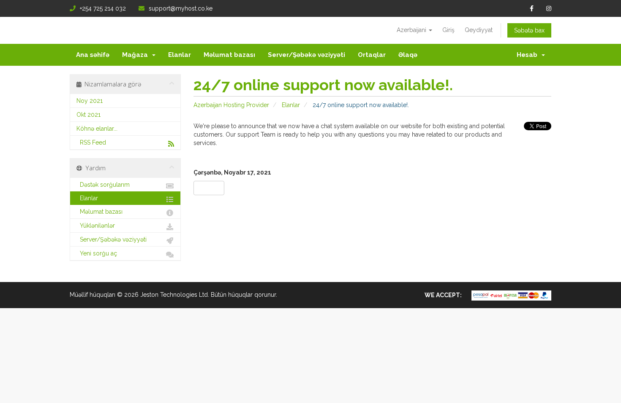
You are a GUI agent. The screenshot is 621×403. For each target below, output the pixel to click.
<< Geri (209, 188)
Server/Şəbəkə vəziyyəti (306, 55)
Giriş (448, 30)
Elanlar (179, 55)
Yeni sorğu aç (96, 253)
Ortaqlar (372, 55)
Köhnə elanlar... (96, 128)
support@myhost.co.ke (180, 8)
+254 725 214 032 (103, 8)
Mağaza (136, 55)
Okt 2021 (88, 114)
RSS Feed (91, 142)
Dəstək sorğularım (103, 184)
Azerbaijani (412, 30)
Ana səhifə (92, 55)
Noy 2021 (89, 100)
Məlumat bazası (229, 55)
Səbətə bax (529, 30)
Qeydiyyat (479, 30)
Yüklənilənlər (95, 225)
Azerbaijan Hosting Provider (231, 105)
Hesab (529, 55)
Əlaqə (407, 55)
